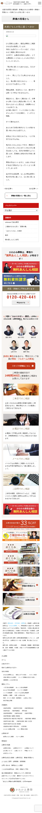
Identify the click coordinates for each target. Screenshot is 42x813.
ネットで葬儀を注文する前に (26, 677)
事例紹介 (4, 741)
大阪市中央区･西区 (8, 721)
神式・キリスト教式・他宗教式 (12, 698)
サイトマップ (6, 778)
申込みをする (21, 302)
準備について (28, 750)
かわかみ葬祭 (13, 625)
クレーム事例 (20, 736)
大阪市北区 (6, 711)
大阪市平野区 (28, 713)
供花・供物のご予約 (22, 769)
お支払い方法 (27, 698)
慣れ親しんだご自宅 (12, 239)
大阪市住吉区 (18, 713)
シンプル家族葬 (7, 692)
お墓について (18, 750)
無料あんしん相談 (17, 765)
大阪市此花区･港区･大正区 (24, 721)
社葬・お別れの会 (20, 695)
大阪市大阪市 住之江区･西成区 (12, 724)
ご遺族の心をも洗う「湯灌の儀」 (16, 226)
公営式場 (23, 726)
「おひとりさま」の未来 (13, 231)
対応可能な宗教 (7, 700)
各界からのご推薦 (8, 736)
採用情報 (22, 761)
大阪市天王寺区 (17, 708)
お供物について (29, 748)
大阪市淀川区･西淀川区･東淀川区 (13, 718)
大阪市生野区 (7, 708)
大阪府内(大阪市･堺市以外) (11, 726)
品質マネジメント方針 (9, 776)
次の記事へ (33, 188)
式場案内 (4, 705)
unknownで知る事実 (12, 222)
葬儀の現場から (29, 757)
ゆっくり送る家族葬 (21, 687)
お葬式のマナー (17, 748)
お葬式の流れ (7, 748)
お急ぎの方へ (6, 664)
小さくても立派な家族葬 (22, 692)
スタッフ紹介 (33, 674)
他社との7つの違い (21, 674)
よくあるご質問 (6, 761)
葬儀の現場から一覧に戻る (21, 196)
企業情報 (15, 761)
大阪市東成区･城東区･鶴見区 (11, 716)
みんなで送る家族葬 (9, 690)
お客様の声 (5, 733)
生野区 (23, 623)
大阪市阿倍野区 (7, 713)
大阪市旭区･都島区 (30, 718)
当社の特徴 (5, 671)
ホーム (4, 660)
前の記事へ (9, 188)
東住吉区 (10, 623)
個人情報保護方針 (7, 773)
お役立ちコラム (7, 753)
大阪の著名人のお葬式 (9, 677)
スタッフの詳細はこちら (21, 366)
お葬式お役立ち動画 (8, 757)
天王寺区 (17, 623)
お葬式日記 (19, 757)
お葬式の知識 (6, 745)
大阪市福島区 (16, 711)
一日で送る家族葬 (8, 687)
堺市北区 (24, 711)
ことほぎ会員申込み (8, 769)
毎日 (6, 235)
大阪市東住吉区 (29, 708)
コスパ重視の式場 (22, 729)
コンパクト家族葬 (22, 690)
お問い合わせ (6, 765)
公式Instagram (27, 781)
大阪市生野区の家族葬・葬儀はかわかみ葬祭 (17, 9)
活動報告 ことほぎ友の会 (10, 680)
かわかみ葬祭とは (8, 674)
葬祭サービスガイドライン (25, 776)
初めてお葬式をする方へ (9, 667)
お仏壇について (7, 750)
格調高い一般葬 (7, 695)
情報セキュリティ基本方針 (22, 773)
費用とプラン (6, 684)
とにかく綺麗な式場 (9, 729)
